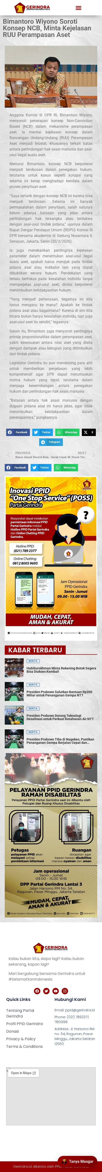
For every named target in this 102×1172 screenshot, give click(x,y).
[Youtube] (55, 991)
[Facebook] (37, 991)
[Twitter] (46, 991)
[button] (78, 7)
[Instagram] (65, 991)
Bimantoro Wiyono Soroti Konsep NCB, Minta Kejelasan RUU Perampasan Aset (47, 28)
